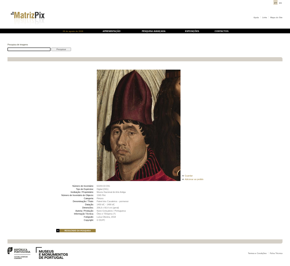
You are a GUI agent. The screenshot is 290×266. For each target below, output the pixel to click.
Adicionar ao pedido (194, 179)
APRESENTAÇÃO (112, 31)
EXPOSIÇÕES (192, 31)
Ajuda (256, 17)
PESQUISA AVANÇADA (154, 31)
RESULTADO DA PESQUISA (78, 231)
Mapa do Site (276, 17)
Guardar (189, 176)
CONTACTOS (221, 31)
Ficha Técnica (276, 253)
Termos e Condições (257, 253)
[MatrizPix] (27, 27)
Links (264, 17)
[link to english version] (280, 3)
